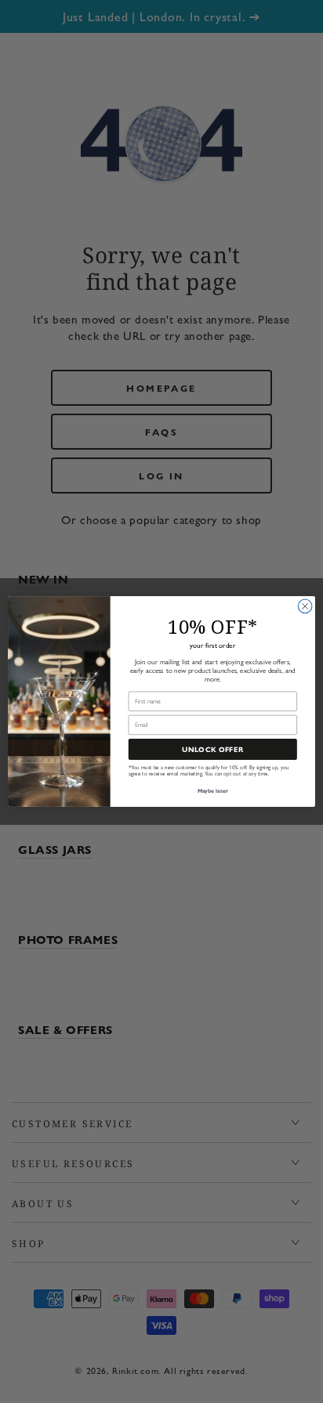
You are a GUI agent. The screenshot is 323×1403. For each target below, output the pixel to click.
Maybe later (213, 790)
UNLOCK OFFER (213, 749)
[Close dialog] (305, 606)
